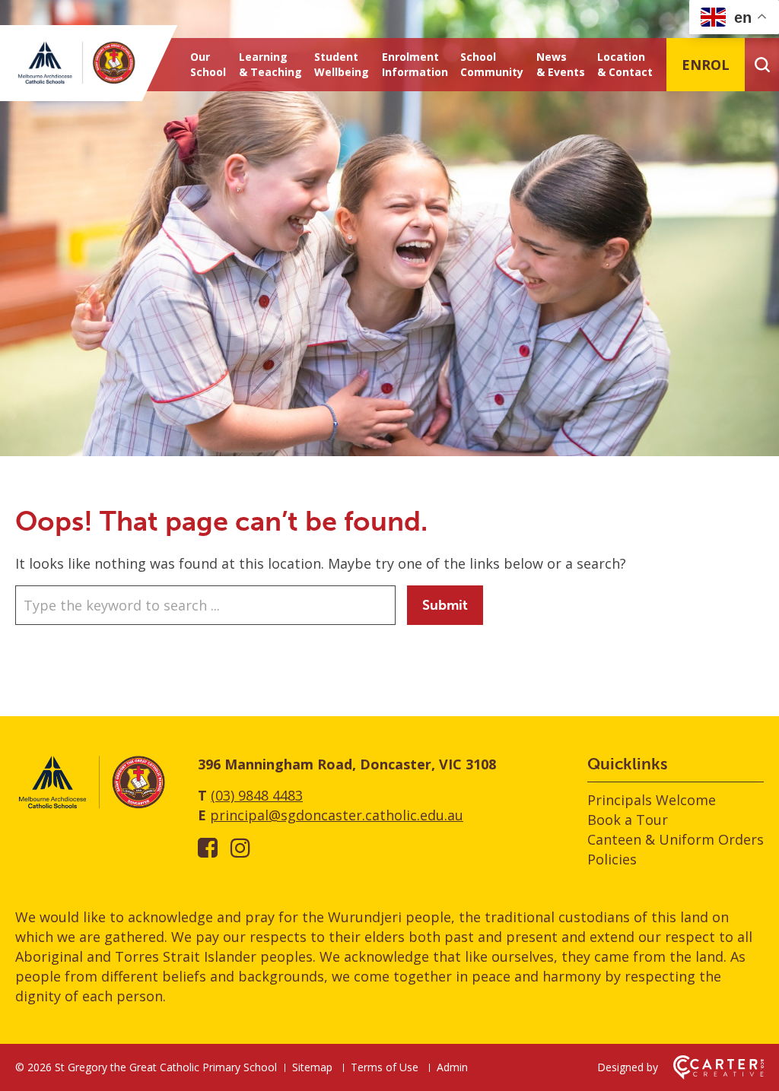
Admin (452, 1067)
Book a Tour (627, 819)
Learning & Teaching (270, 64)
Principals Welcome (651, 800)
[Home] (91, 806)
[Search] (762, 64)
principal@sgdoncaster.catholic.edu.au (336, 815)
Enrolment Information (415, 64)
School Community (491, 64)
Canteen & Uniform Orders (675, 839)
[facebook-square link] (208, 847)
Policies (612, 859)
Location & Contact (625, 64)
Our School (208, 64)
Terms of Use (384, 1067)
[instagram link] (240, 847)
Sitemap (312, 1067)
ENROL (706, 65)
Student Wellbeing (341, 64)
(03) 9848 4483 (257, 795)
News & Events (560, 64)
